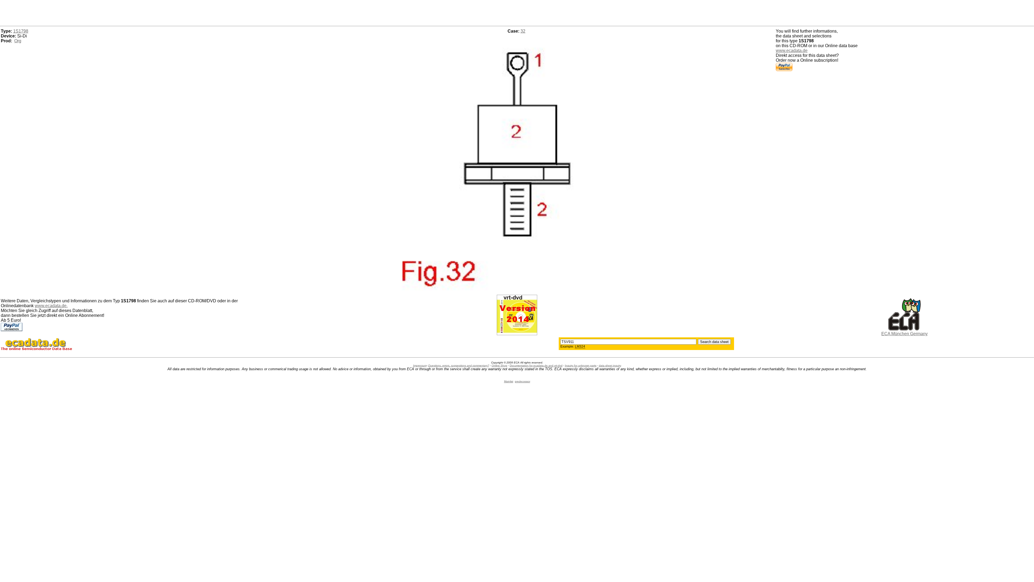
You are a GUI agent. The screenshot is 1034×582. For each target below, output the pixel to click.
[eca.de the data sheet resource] (904, 329)
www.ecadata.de (792, 50)
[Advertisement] (517, 12)
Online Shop (499, 365)
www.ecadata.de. (51, 305)
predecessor (522, 381)
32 (523, 31)
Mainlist (508, 381)
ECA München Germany (904, 333)
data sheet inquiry (610, 365)
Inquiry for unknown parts (580, 365)
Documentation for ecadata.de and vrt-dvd (536, 365)
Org (17, 41)
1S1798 (20, 31)
